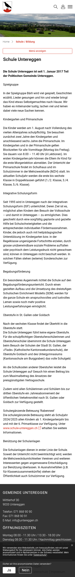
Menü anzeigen (37, 50)
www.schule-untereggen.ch (22, 428)
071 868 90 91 (18, 516)
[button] (55, 7)
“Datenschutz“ (40, 555)
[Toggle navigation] (69, 7)
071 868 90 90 (22, 511)
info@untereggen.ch (25, 520)
